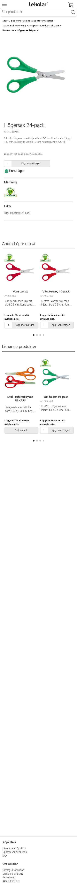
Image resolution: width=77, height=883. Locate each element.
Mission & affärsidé (12, 874)
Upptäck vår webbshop (14, 852)
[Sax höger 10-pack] (56, 377)
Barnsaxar (8, 30)
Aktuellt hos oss (11, 881)
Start (5, 20)
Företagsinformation (13, 870)
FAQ (4, 856)
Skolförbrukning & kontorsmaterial (32, 20)
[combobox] (38, 12)
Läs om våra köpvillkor (14, 848)
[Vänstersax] (20, 272)
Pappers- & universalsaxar (44, 25)
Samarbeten (8, 877)
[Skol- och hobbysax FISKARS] (20, 377)
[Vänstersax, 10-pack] (56, 272)
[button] (33, 335)
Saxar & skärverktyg (14, 25)
